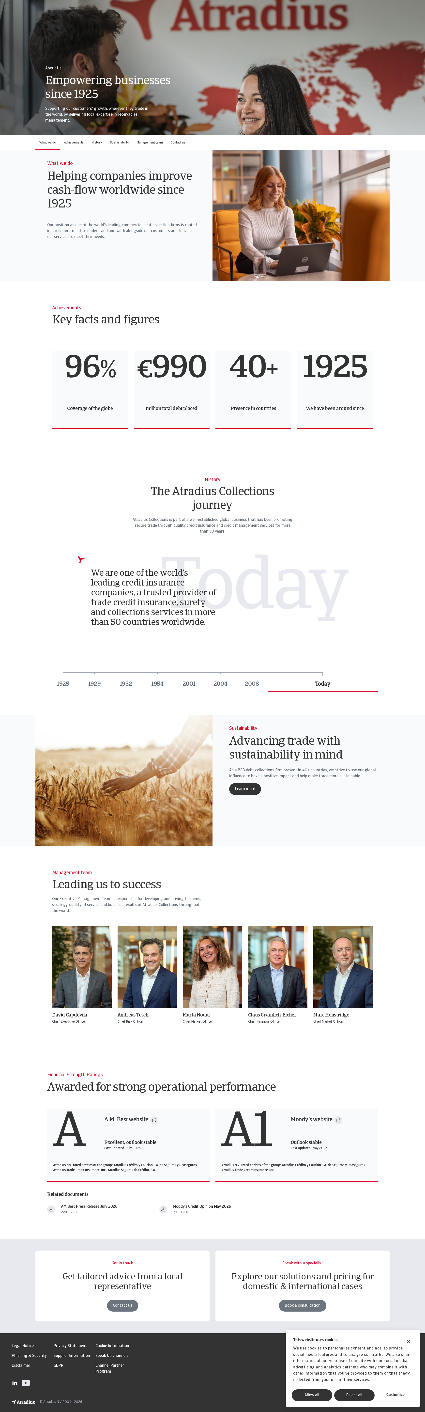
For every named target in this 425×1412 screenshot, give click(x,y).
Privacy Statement (70, 1346)
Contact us (178, 142)
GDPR (58, 1366)
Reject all (354, 1395)
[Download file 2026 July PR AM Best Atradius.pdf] (51, 1209)
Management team (150, 142)
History (97, 142)
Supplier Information (72, 1356)
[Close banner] (408, 1342)
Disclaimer (21, 1366)
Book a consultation (302, 1306)
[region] (212, 390)
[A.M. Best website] (154, 1120)
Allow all (311, 1395)
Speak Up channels (111, 1356)
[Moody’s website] (338, 1120)
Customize (395, 1395)
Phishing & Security (29, 1356)
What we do (47, 142)
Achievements (74, 142)
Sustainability (119, 142)
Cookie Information (112, 1346)
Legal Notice (23, 1346)
